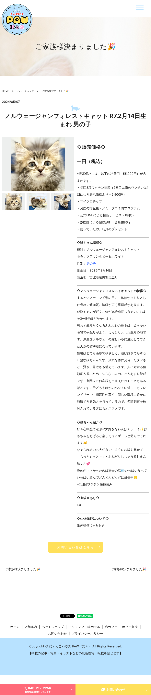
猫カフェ (111, 627)
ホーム (15, 627)
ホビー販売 (130, 627)
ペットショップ (25, 90)
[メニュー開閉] (140, 7)
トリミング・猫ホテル (84, 627)
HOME (5, 90)
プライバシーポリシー (87, 633)
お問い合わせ (115, 689)
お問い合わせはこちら (75, 547)
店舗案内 (30, 627)
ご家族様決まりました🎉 (22, 569)
